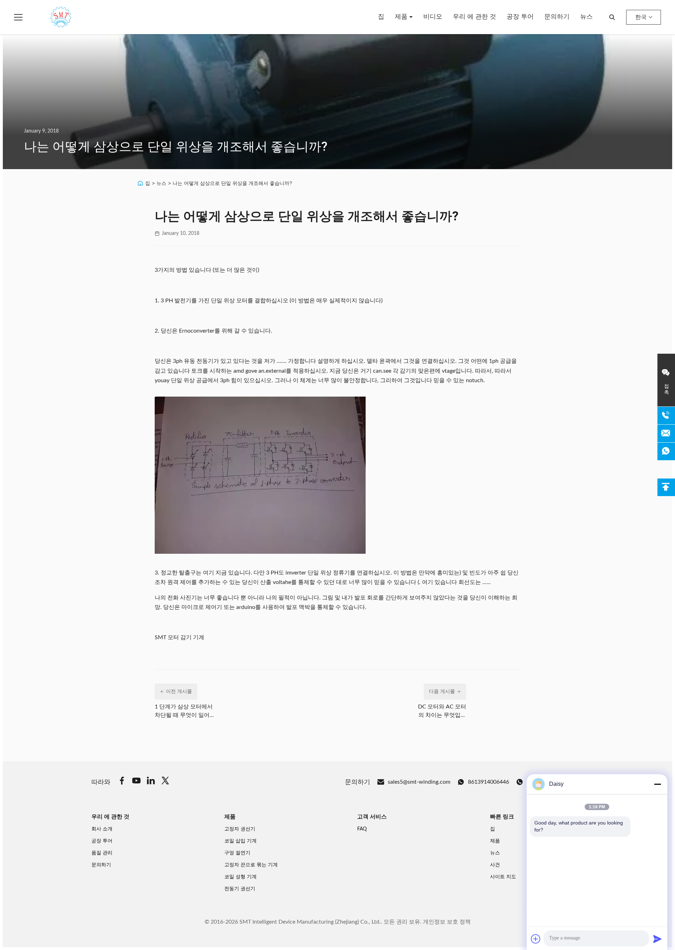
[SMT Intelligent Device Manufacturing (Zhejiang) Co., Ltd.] (51, 17)
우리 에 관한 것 (474, 17)
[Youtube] (136, 782)
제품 (402, 17)
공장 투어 (520, 17)
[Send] (657, 938)
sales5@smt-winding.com (419, 782)
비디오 (432, 17)
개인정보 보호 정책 (447, 922)
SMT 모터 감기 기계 (180, 637)
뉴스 (586, 17)
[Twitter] (165, 782)
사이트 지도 (503, 876)
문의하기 (557, 17)
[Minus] (657, 784)
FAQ (362, 829)
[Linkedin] (150, 782)
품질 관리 (101, 852)
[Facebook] (122, 782)
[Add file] (536, 938)
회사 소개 (101, 829)
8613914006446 (488, 782)
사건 (495, 864)
